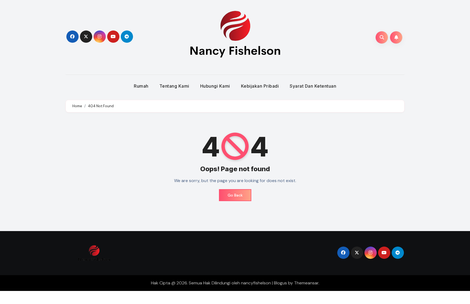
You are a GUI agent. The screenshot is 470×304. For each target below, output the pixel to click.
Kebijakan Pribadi (260, 86)
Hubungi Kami (215, 86)
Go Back (235, 195)
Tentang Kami (174, 86)
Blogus (280, 283)
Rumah (141, 86)
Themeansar (306, 283)
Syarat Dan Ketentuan (313, 86)
